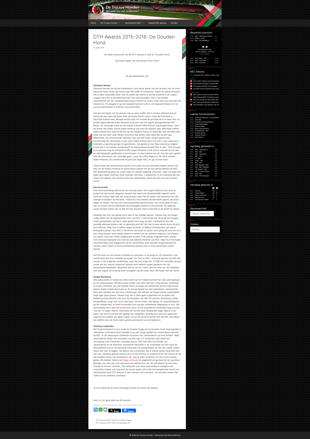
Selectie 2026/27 (200, 135)
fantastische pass (128, 307)
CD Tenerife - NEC (201, 169)
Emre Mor (198, 120)
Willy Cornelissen (200, 195)
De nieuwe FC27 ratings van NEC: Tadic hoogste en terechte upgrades (216, 75)
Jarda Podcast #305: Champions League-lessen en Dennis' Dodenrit (215, 97)
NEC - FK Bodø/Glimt (202, 40)
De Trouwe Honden (109, 23)
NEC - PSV (198, 163)
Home (93, 23)
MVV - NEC (198, 152)
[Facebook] (95, 410)
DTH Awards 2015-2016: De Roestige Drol (113, 423)
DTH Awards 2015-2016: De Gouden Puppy (114, 420)
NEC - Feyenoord (200, 60)
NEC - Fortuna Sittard (202, 171)
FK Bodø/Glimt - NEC (205, 49)
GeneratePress (174, 435)
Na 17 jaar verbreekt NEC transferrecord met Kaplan (210, 102)
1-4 (216, 163)
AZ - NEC (198, 158)
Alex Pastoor (199, 137)
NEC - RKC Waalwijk (202, 167)
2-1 (216, 176)
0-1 (216, 152)
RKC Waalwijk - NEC (202, 165)
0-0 (216, 160)
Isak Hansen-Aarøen (202, 199)
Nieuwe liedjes (200, 126)
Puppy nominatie (130, 360)
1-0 (216, 167)
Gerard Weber (199, 193)
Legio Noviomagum (201, 124)
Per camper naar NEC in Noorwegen (205, 86)
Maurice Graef (199, 197)
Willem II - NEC (200, 38)
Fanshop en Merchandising (204, 122)
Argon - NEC (199, 160)
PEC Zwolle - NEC (201, 58)
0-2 (216, 154)
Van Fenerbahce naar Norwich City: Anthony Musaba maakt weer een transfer (218, 105)
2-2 (216, 158)
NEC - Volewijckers (201, 150)
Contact (174, 23)
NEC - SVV (198, 156)
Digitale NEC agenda (157, 23)
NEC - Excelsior (200, 63)
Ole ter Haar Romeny (202, 128)
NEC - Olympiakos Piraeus (204, 36)
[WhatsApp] (100, 410)
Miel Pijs (198, 191)
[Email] (105, 410)
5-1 (216, 156)
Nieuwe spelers (200, 133)
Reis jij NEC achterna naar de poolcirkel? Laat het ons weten (213, 81)
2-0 (216, 150)
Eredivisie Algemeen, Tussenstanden (207, 117)
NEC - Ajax (198, 174)
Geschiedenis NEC (133, 23)
